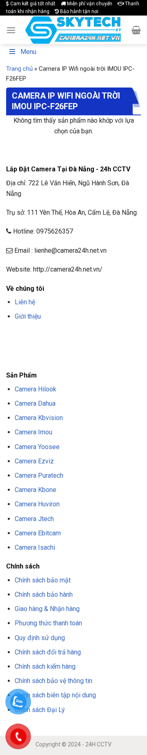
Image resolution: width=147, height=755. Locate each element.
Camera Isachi (35, 547)
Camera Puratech (39, 475)
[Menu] (11, 30)
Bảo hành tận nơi (78, 11)
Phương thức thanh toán (48, 623)
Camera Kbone (35, 490)
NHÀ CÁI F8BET (86, 336)
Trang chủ (19, 68)
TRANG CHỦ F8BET (45, 336)
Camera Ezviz (34, 461)
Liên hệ (25, 302)
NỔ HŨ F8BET (93, 346)
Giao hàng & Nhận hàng (47, 609)
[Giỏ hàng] (136, 30)
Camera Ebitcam (38, 533)
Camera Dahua (35, 403)
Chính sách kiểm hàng (45, 666)
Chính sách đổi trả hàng (48, 652)
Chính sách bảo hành (44, 594)
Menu (28, 52)
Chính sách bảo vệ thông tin (53, 681)
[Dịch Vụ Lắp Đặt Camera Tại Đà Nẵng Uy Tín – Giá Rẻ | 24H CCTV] (73, 30)
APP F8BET (63, 346)
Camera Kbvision (39, 418)
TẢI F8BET (37, 346)
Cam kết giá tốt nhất (32, 4)
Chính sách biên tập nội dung (55, 695)
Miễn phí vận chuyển (89, 4)
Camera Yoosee (37, 447)
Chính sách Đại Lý (40, 710)
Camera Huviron (37, 504)
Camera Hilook (35, 389)
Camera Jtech (34, 519)
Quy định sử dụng (40, 638)
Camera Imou (33, 432)
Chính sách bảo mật (43, 580)
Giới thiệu (28, 316)
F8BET (13, 336)
